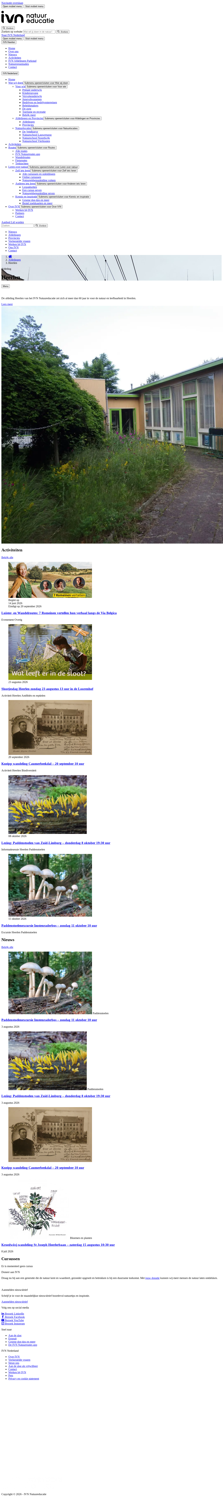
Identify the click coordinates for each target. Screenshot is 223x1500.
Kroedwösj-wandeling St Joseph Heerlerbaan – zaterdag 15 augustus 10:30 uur (58, 1245)
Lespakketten (29, 187)
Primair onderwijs (32, 89)
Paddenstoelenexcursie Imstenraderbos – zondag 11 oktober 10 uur (49, 925)
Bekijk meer (29, 114)
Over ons (13, 51)
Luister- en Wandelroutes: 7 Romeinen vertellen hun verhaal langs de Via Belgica (59, 613)
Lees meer (7, 304)
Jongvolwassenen (32, 99)
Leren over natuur (18, 166)
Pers (10, 1375)
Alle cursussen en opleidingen (38, 173)
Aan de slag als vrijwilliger (23, 1366)
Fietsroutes (21, 160)
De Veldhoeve (30, 131)
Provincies (28, 124)
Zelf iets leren (22, 170)
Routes (12, 147)
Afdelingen (28, 121)
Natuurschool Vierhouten (36, 141)
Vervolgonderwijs (32, 96)
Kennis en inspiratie (26, 196)
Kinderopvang (30, 93)
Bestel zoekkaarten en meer (37, 203)
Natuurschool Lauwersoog (37, 134)
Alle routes (21, 151)
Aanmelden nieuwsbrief (14, 1301)
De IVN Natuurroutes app (22, 1344)
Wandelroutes (22, 157)
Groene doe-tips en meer (35, 200)
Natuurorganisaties (18, 63)
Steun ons (13, 1362)
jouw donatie (152, 1278)
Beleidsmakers (30, 105)
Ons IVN (13, 247)
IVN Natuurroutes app (27, 154)
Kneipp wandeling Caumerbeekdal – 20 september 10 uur (42, 763)
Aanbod (6, 222)
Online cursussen (31, 177)
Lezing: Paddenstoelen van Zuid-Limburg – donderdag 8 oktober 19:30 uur (55, 843)
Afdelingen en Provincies (29, 118)
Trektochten (21, 163)
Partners (19, 213)
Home (11, 48)
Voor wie (20, 86)
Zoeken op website (12, 31)
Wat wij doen (15, 82)
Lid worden (17, 222)
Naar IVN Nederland (13, 35)
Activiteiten (14, 57)
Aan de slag (14, 1335)
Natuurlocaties (23, 128)
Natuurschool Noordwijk (36, 137)
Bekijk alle (7, 557)
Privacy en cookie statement (23, 1378)
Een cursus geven (32, 190)
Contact (12, 67)
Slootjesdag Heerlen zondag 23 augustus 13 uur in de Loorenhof (47, 689)
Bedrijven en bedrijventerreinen (39, 102)
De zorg (26, 108)
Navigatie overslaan (12, 2)
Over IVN (14, 206)
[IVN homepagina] (29, 24)
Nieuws (12, 54)
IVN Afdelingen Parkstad (22, 60)
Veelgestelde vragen (19, 241)
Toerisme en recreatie (34, 111)
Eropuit (12, 1338)
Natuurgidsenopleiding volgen (39, 180)
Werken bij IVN (24, 210)
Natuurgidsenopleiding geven (38, 193)
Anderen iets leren (25, 183)
